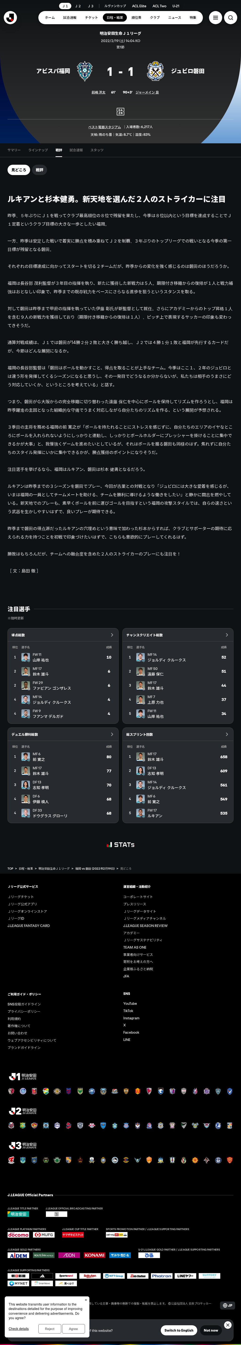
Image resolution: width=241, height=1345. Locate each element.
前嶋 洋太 (98, 92)
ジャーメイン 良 (147, 92)
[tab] (14, 150)
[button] (215, 17)
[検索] (230, 17)
